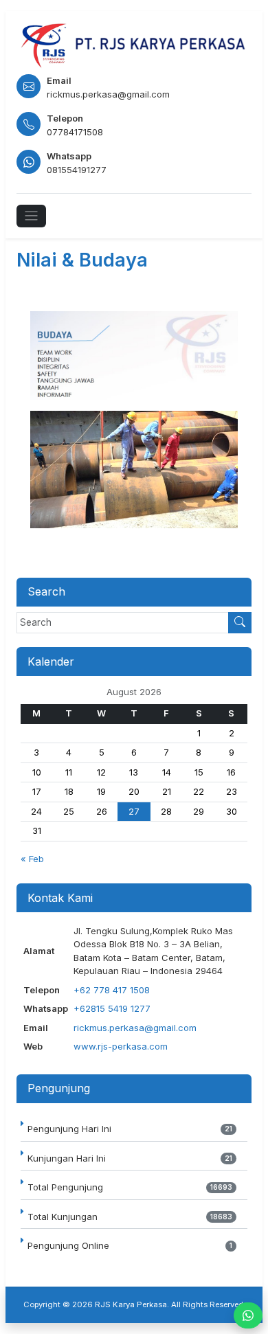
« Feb (32, 858)
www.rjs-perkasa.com (121, 1046)
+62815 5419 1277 (112, 1008)
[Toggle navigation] (31, 216)
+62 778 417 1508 (112, 989)
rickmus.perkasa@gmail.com (135, 1027)
